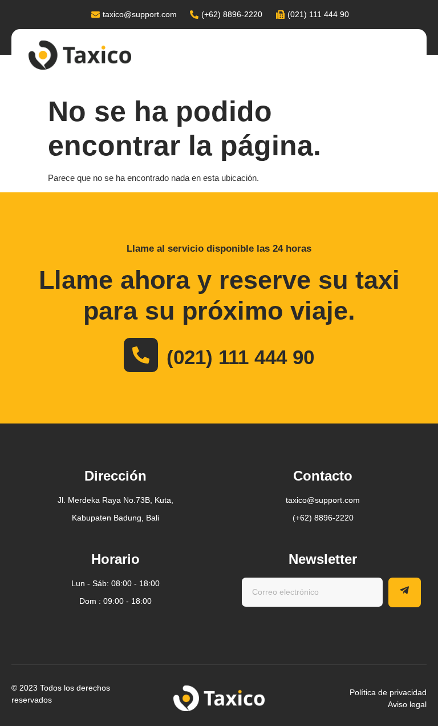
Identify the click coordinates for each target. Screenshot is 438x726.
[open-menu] (410, 56)
